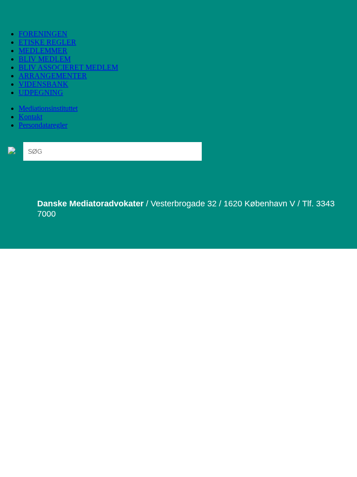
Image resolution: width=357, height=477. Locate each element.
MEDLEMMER (43, 51)
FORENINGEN (43, 34)
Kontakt (30, 117)
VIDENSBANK (43, 84)
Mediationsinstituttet (48, 108)
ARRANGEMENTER (53, 76)
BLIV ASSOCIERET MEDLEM (68, 67)
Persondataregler (43, 125)
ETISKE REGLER (47, 42)
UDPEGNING (41, 92)
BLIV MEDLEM (45, 59)
